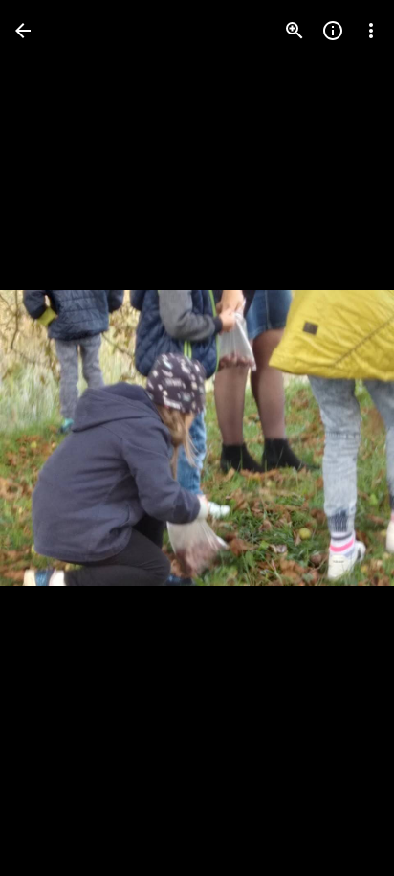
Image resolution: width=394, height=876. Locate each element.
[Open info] (333, 30)
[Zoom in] (294, 30)
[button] (53, 438)
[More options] (371, 30)
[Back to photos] (23, 31)
